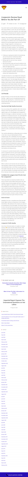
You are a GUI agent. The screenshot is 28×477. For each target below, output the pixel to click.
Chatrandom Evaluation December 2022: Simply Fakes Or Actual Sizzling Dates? (14, 283)
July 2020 (3, 422)
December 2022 (4, 356)
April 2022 (3, 375)
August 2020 (3, 420)
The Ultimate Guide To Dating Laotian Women (10, 320)
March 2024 (3, 339)
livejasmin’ (21, 236)
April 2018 (3, 460)
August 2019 (3, 446)
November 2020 (4, 415)
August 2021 (3, 394)
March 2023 (3, 349)
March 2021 (3, 406)
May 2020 (3, 427)
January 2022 (3, 382)
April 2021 (3, 403)
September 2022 (4, 363)
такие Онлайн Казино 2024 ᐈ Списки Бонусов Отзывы (12, 314)
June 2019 (3, 448)
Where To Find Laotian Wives (7, 325)
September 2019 (4, 443)
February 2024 (4, 342)
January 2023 (3, 353)
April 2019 (3, 453)
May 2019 (3, 451)
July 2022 (3, 368)
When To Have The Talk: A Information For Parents (14, 292)
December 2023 (4, 344)
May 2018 (3, 458)
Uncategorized (23, 23)
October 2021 (4, 389)
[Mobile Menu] (26, 7)
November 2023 (4, 346)
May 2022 (3, 372)
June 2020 (3, 425)
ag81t (4, 23)
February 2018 (4, 465)
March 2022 (3, 377)
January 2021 (3, 410)
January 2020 (3, 434)
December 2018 (4, 455)
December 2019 (4, 436)
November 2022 (4, 358)
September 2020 (4, 417)
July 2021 (3, 396)
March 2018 (3, 462)
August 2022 (3, 365)
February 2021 (4, 408)
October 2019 (4, 441)
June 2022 (3, 370)
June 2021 (3, 398)
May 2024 (3, 335)
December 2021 (4, 384)
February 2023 (4, 351)
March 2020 (3, 432)
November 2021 (4, 387)
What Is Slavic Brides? (5, 323)
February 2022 (4, 379)
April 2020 (3, 429)
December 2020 (4, 413)
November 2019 (4, 439)
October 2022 (4, 361)
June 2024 (3, 332)
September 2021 (4, 391)
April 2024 (3, 337)
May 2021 (3, 401)
